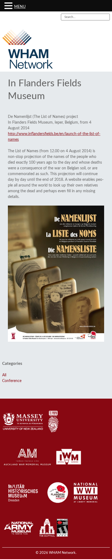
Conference (11, 381)
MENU (20, 7)
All (4, 375)
